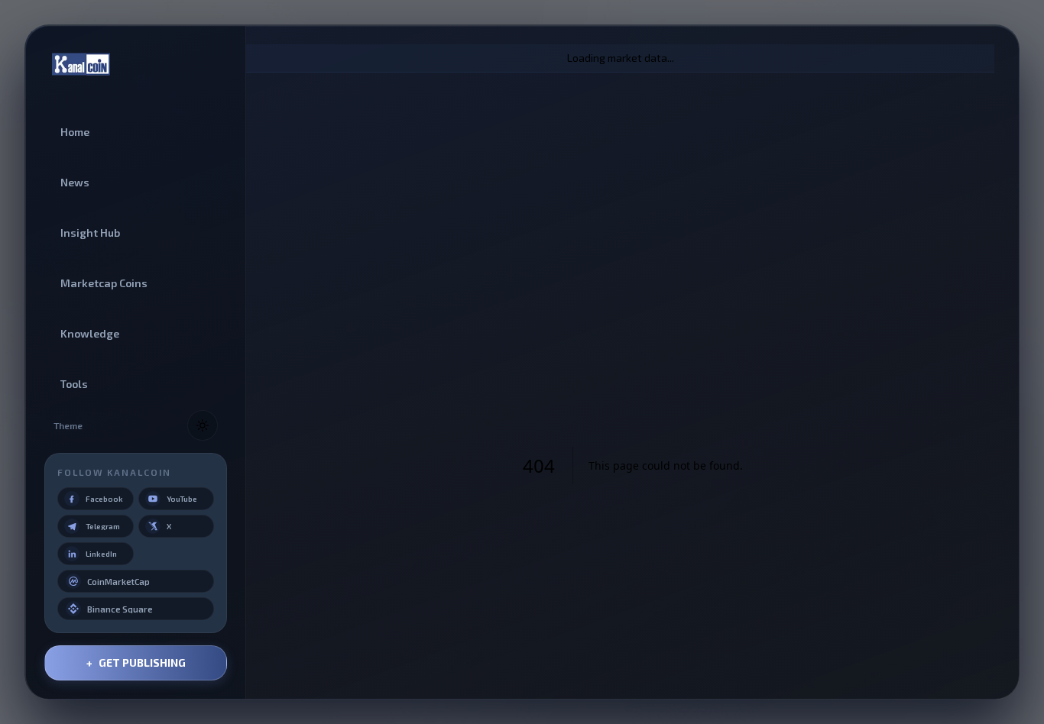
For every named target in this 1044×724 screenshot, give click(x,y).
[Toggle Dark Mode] (202, 425)
